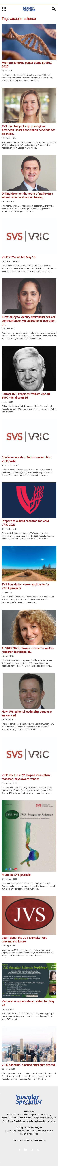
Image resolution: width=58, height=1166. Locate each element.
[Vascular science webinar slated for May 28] (29, 980)
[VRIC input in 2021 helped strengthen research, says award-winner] (29, 754)
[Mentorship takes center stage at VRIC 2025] (29, 42)
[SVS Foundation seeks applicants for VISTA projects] (29, 563)
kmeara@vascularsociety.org (38, 1114)
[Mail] (32, 1150)
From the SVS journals (16, 875)
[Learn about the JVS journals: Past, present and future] (29, 915)
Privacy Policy (39, 1140)
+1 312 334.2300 (31, 1134)
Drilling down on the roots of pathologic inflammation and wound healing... (27, 195)
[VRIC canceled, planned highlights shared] (29, 1044)
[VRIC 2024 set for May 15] (29, 236)
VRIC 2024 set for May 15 (19, 257)
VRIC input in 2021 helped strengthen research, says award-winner (26, 777)
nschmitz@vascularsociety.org (41, 1121)
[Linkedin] (26, 1150)
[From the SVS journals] (29, 836)
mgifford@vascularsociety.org (42, 1118)
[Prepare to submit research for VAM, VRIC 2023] (29, 500)
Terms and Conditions (22, 1140)
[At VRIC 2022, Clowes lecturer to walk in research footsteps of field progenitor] (29, 627)
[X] (38, 1150)
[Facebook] (20, 1150)
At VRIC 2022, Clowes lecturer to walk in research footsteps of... (28, 650)
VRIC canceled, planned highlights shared (28, 1065)
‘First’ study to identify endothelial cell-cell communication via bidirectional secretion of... (28, 320)
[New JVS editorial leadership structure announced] (29, 691)
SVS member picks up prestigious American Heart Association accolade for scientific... (28, 130)
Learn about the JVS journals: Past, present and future (24, 939)
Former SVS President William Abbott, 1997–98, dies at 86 (26, 395)
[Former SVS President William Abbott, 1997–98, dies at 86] (29, 368)
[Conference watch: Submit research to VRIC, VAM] (29, 436)
